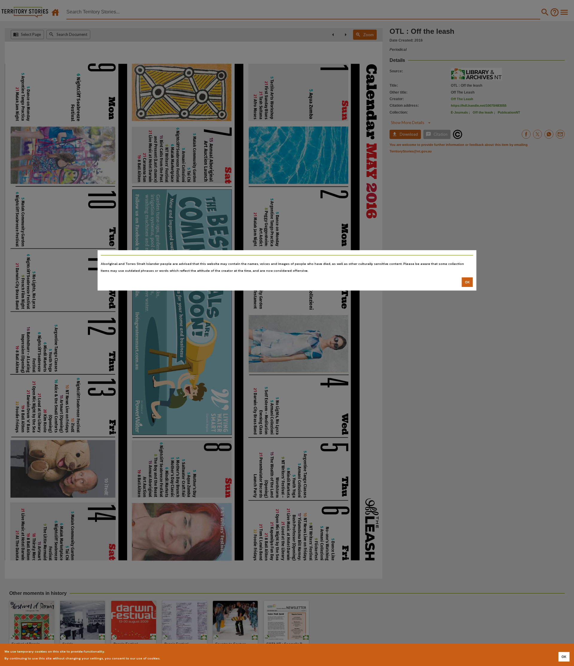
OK (467, 282)
